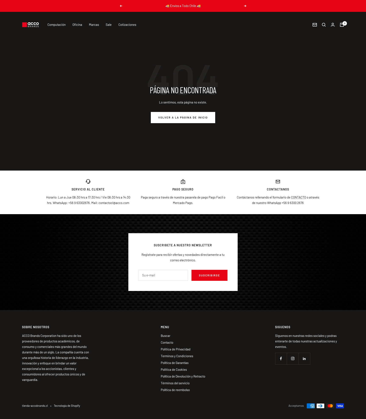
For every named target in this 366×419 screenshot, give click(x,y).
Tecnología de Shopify (67, 405)
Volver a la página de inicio (183, 117)
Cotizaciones (127, 24)
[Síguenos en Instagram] (292, 358)
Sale (109, 24)
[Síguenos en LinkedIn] (304, 358)
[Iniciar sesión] (333, 24)
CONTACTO (298, 197)
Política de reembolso (175, 390)
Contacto (167, 342)
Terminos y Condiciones (177, 356)
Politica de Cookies (174, 369)
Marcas (94, 24)
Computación (56, 24)
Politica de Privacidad (175, 349)
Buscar (165, 336)
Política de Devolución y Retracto (183, 376)
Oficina (77, 24)
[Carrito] (342, 25)
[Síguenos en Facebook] (281, 358)
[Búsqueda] (324, 25)
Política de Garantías (175, 363)
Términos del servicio (175, 383)
